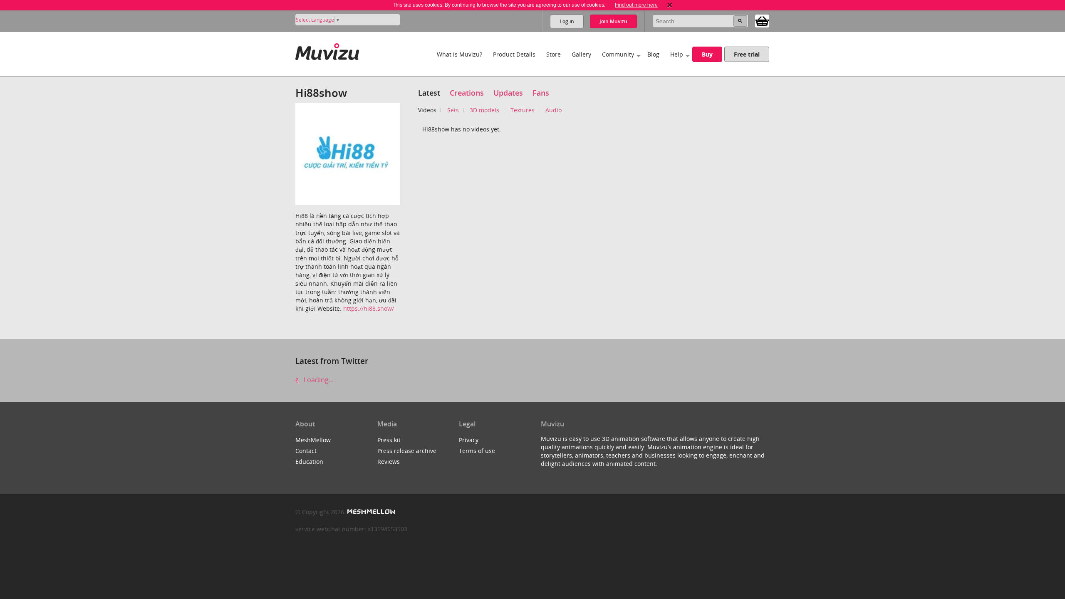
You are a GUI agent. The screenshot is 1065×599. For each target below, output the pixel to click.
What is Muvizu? (459, 54)
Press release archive (406, 451)
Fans (540, 93)
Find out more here (636, 5)
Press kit (389, 440)
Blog (653, 54)
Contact (306, 451)
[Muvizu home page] (327, 50)
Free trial (747, 54)
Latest (429, 93)
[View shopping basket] (762, 20)
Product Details (514, 54)
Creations (467, 93)
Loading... (318, 379)
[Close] (669, 5)
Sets (453, 110)
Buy (707, 54)
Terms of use (477, 451)
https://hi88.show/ (368, 308)
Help (676, 54)
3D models (484, 110)
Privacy (468, 440)
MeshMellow (313, 440)
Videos (427, 110)
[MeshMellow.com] (370, 512)
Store (553, 54)
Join (613, 21)
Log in (567, 21)
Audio (553, 110)
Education (309, 461)
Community (618, 54)
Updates (508, 93)
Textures (522, 110)
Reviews (388, 461)
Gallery (581, 54)
